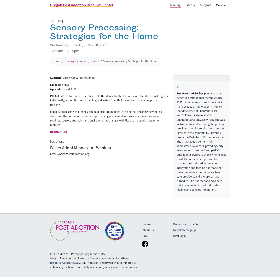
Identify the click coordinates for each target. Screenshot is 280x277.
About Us (148, 230)
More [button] (219, 5)
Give (145, 236)
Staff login (179, 236)
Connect (147, 224)
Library (190, 5)
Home (56, 61)
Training (175, 5)
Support (205, 5)
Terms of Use (98, 254)
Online (95, 61)
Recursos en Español (186, 224)
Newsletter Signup (184, 230)
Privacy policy (79, 254)
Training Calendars (75, 61)
